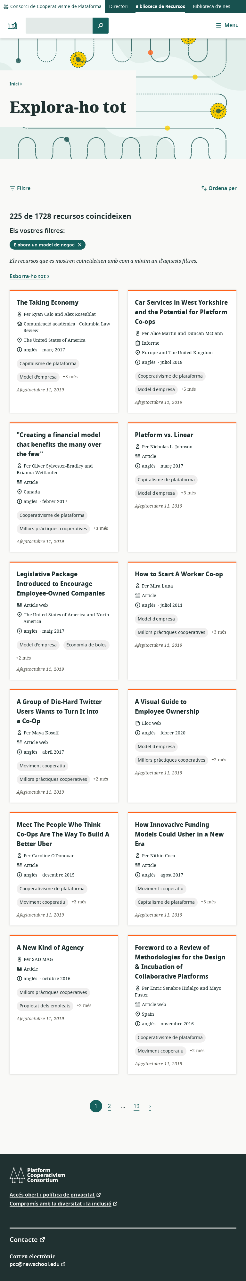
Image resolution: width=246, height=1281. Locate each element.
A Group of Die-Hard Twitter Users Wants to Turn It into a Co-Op (59, 711)
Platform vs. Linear (164, 435)
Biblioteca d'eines (211, 6)
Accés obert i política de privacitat (52, 1194)
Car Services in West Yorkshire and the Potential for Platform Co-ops (181, 312)
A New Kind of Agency (50, 947)
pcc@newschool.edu (35, 1264)
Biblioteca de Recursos (160, 6)
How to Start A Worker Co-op (179, 574)
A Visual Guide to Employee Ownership (167, 706)
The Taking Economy (47, 302)
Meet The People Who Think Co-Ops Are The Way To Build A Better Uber (63, 834)
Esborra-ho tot (28, 276)
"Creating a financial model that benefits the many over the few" (59, 444)
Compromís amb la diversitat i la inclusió (60, 1203)
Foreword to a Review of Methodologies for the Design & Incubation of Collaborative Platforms (180, 962)
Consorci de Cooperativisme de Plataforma (55, 6)
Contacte (24, 1239)
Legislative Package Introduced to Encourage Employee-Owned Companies (61, 584)
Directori (118, 6)
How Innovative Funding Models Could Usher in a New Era (179, 834)
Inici (14, 83)
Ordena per (222, 188)
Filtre (23, 188)
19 (136, 1106)
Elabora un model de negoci (49, 245)
